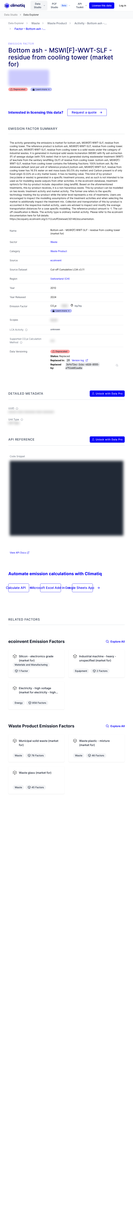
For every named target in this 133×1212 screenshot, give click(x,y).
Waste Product (57, 23)
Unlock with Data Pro (109, 393)
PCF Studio (58, 5)
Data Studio (37, 5)
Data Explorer (16, 23)
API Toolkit (79, 5)
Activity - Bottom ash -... (90, 23)
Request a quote (87, 112)
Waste (35, 23)
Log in (122, 5)
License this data (102, 5)
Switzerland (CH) (60, 278)
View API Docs (18, 552)
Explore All (117, 641)
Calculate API (19, 588)
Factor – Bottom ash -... (30, 28)
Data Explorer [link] (31, 14)
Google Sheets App (82, 588)
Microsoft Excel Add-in (50, 588)
